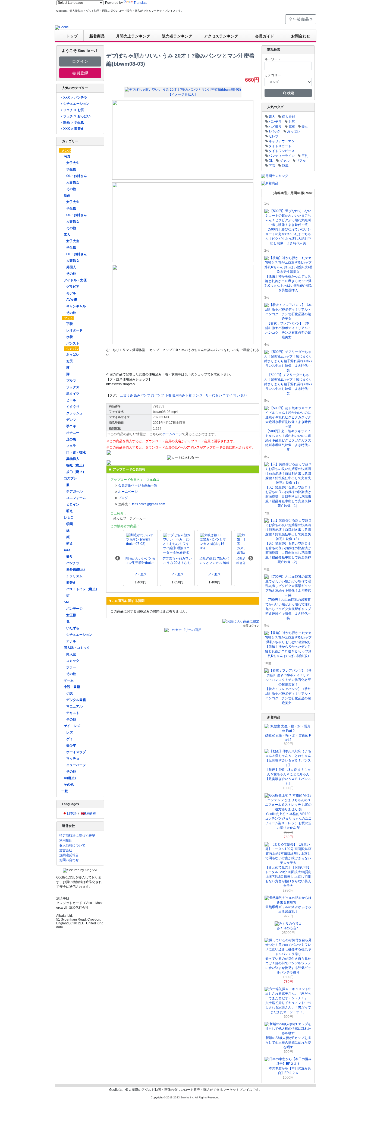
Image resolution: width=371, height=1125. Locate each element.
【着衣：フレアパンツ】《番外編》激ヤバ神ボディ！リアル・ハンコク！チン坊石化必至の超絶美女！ (288, 696)
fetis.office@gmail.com (148, 504)
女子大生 (72, 163)
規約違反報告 (69, 855)
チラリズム (74, 576)
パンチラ (72, 563)
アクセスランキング (221, 36)
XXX (67, 550)
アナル (71, 641)
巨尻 (285, 166)
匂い (236, 395)
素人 (67, 234)
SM (66, 602)
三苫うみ (126, 395)
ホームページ (172, 434)
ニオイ (227, 395)
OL (271, 161)
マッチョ (72, 758)
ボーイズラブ (76, 752)
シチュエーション (76, 104)
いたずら (72, 628)
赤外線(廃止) (75, 569)
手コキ (71, 426)
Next (250, 558)
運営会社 (65, 850)
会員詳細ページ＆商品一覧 (137, 485)
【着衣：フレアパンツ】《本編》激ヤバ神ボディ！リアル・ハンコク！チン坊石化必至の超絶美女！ (288, 330)
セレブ (273, 136)
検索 (290, 93)
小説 (69, 693)
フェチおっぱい (76, 116)
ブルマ (71, 381)
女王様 (71, 615)
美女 (304, 126)
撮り (69, 556)
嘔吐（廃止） (76, 465)
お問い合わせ (69, 860)
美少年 (71, 745)
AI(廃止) (70, 778)
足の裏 (71, 439)
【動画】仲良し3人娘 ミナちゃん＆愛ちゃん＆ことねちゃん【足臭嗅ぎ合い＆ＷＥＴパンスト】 (288, 776)
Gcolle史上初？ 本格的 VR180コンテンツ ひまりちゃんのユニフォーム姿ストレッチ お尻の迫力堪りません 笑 (288, 821)
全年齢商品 (299, 19)
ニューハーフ (76, 765)
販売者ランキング (177, 36)
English (90, 813)
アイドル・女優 (75, 280)
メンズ (66, 151)
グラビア (72, 287)
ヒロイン (72, 504)
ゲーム (69, 680)
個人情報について (72, 845)
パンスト (72, 343)
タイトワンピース (282, 151)
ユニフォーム (76, 498)
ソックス (72, 387)
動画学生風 (73, 122)
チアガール (74, 491)
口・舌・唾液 (76, 452)
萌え (69, 511)
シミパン (72, 349)
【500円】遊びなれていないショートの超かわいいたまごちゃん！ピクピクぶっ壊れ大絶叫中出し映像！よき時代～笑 (288, 236)
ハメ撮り (275, 126)
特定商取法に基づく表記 (77, 836)
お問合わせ (300, 36)
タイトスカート (280, 146)
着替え (71, 582)
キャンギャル (76, 306)
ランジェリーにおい (207, 395)
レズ (69, 732)
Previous (117, 558)
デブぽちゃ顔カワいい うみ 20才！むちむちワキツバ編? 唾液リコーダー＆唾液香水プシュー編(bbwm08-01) (177, 561)
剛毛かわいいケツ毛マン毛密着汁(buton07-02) (140, 561)
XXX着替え (73, 129)
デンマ (71, 420)
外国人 (71, 267)
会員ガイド (264, 36)
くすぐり (72, 407)
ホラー (71, 667)
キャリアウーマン (282, 141)
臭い (244, 395)
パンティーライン (282, 156)
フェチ (69, 318)
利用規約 (65, 840)
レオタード (74, 330)
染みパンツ (142, 395)
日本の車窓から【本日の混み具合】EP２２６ (288, 1070)
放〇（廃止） (76, 472)
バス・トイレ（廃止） (82, 589)
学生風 (71, 169)
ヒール (71, 400)
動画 (67, 195)
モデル (71, 293)
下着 (69, 324)
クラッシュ (74, 413)
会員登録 (80, 73)
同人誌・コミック (77, 648)
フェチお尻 (73, 110)
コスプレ (70, 478)
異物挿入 (72, 459)
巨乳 (304, 156)
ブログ (123, 498)
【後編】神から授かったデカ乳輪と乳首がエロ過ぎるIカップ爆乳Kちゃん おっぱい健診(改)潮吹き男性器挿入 (288, 283)
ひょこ (69, 517)
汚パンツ (157, 395)
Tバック (274, 131)
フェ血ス (140, 574)
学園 (69, 524)
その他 (71, 189)
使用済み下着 (182, 395)
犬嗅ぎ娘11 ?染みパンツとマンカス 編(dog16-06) (214, 561)
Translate (140, 3)
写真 (67, 156)
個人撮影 (288, 117)
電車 (291, 126)
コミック (72, 661)
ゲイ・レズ (72, 726)
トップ (72, 36)
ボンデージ (74, 609)
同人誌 (71, 654)
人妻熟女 (72, 182)
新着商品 (97, 36)
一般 (64, 791)
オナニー (72, 433)
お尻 (69, 361)
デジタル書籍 (76, 700)
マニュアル (74, 706)
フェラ (71, 446)
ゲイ (69, 739)
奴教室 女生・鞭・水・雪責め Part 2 (288, 738)
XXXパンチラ (75, 97)
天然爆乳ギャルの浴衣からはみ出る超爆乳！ (288, 909)
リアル (301, 161)
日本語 (72, 813)
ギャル (285, 161)
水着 (69, 337)
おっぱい (72, 354)
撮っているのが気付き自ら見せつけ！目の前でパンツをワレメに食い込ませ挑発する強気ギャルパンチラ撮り (288, 965)
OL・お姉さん (76, 176)
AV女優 (71, 300)
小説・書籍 (72, 687)
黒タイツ (72, 394)
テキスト (72, 713)
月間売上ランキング (133, 36)
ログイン (80, 61)
